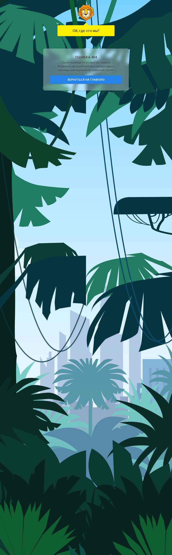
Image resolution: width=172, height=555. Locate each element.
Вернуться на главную (86, 80)
